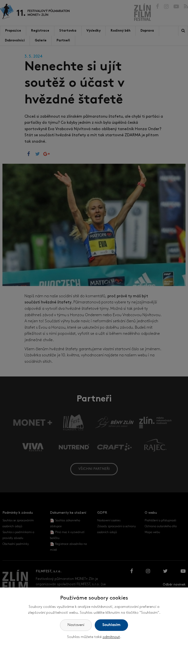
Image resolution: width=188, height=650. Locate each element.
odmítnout (111, 637)
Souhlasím (111, 625)
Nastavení (76, 625)
